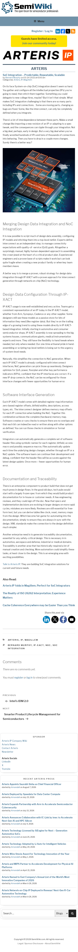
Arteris (17, 79)
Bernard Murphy (12, 77)
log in (29, 677)
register (18, 677)
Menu (41, 21)
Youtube (6, 769)
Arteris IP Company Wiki (14, 740)
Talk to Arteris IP (11, 564)
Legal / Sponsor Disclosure (31, 943)
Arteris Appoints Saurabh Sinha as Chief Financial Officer (31, 784)
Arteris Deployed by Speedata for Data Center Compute (31, 794)
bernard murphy (20, 645)
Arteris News (8, 744)
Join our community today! (39, 43)
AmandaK (15, 787)
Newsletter (7, 751)
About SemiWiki (52, 943)
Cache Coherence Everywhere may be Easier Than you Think (39, 605)
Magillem (27, 79)
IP (22, 79)
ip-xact (39, 645)
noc (48, 645)
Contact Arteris (10, 748)
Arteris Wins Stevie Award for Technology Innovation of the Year (35, 854)
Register (37, 31)
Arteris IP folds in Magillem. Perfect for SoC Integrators (36, 585)
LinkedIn (6, 761)
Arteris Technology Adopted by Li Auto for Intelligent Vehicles (34, 844)
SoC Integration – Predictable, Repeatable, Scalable (34, 74)
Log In (49, 31)
